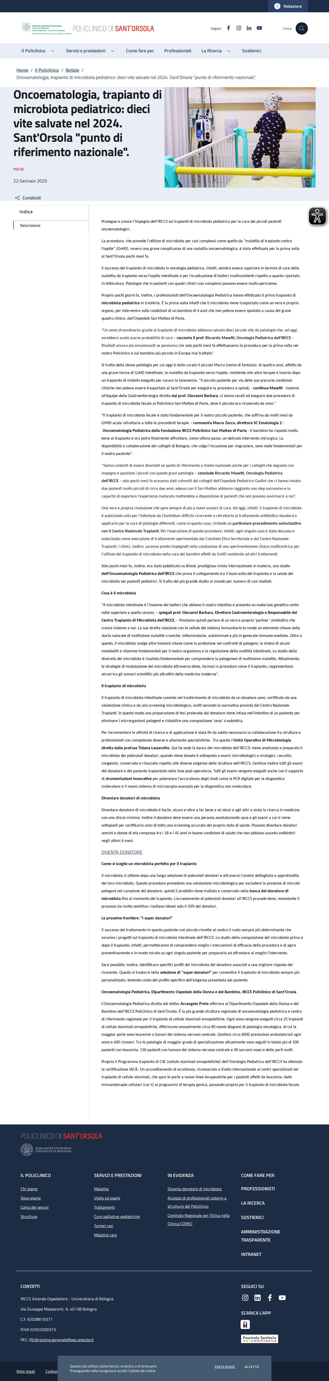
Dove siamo (31, 1198)
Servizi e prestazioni (118, 1175)
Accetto (252, 1366)
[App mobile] (245, 1324)
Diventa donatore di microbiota (195, 1189)
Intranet (251, 1254)
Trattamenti (104, 1207)
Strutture (29, 1216)
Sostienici (252, 1217)
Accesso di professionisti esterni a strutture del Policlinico (197, 1202)
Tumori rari (103, 1226)
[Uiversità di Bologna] (164, 1149)
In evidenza (181, 1175)
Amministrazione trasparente (260, 1235)
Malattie (101, 1189)
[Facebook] (270, 1297)
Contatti (31, 1286)
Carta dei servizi (35, 1207)
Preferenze (225, 1366)
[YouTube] (282, 1297)
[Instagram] (245, 1297)
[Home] (116, 28)
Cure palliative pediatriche (117, 1216)
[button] (288, 6)
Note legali (25, 1371)
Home (22, 70)
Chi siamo (29, 1189)
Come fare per (257, 1175)
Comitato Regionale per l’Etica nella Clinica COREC (199, 1219)
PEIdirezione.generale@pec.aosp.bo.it (61, 1340)
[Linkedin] (257, 1297)
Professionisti (258, 1188)
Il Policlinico (47, 70)
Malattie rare (105, 1235)
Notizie (72, 70)
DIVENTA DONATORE (122, 852)
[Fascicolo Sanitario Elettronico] (259, 1338)
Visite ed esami (107, 1198)
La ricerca (253, 1203)
